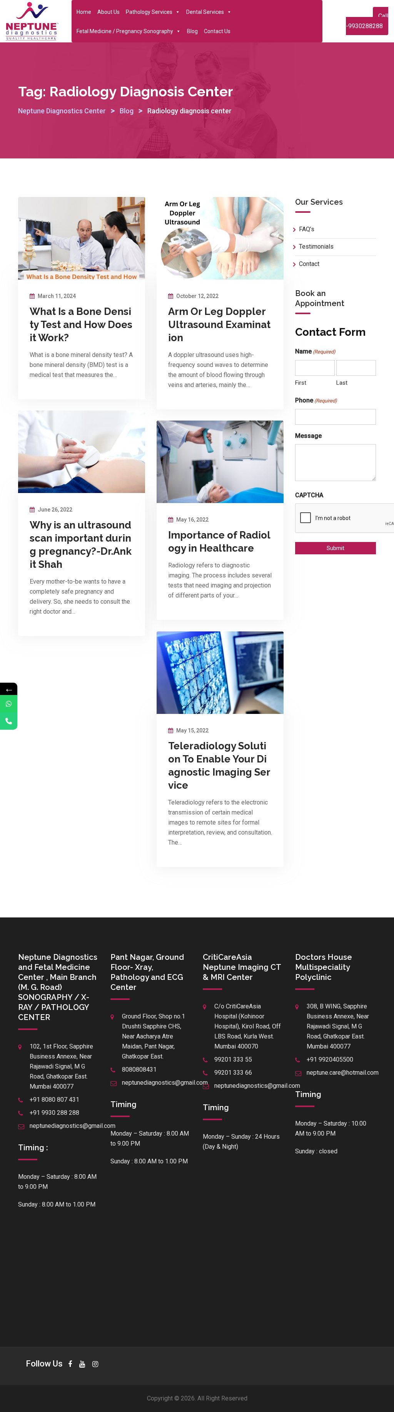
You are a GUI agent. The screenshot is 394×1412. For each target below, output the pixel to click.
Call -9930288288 (367, 21)
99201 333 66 (233, 1072)
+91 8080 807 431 (54, 1099)
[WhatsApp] (8, 703)
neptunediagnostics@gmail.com (72, 1125)
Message (308, 435)
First (300, 382)
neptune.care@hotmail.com (343, 1072)
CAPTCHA (309, 495)
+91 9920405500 (330, 1059)
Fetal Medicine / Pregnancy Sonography (125, 31)
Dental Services (205, 12)
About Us (108, 12)
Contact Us (217, 31)
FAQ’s (306, 229)
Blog (192, 31)
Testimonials (316, 246)
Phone (316, 400)
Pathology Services (149, 12)
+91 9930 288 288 (54, 1112)
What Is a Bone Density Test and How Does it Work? (81, 324)
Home (84, 12)
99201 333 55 (233, 1059)
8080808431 (139, 1069)
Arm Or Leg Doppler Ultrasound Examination (219, 324)
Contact (309, 264)
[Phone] (8, 721)
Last (341, 382)
